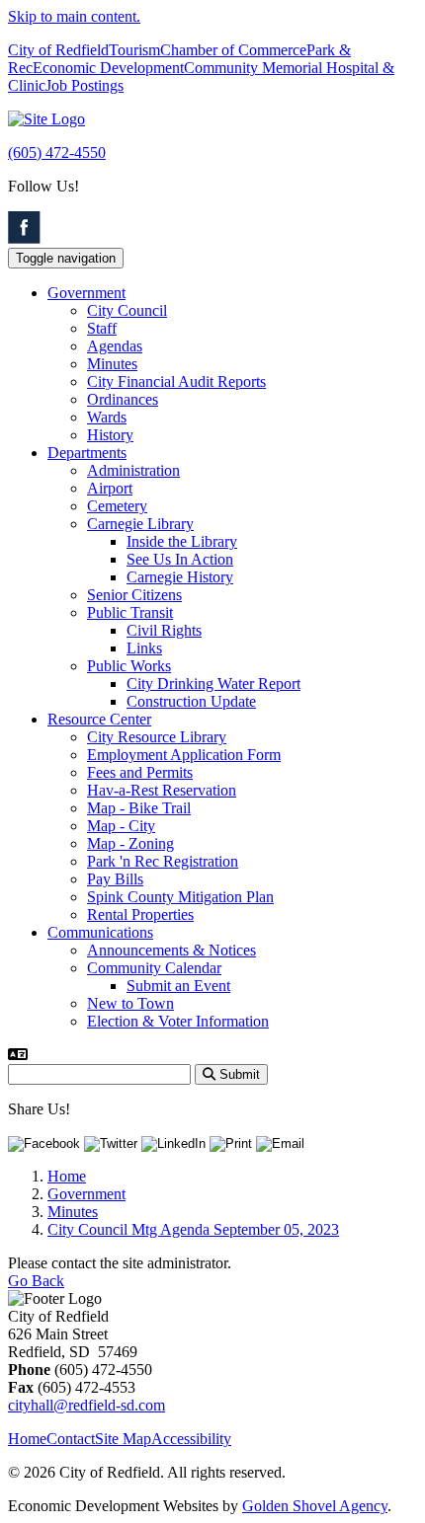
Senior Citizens (134, 594)
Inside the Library (182, 541)
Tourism (134, 49)
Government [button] (86, 292)
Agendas (114, 346)
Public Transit (130, 612)
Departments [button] (87, 452)
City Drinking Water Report (213, 683)
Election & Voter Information (178, 1021)
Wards (107, 417)
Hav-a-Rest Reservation (161, 790)
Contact (70, 1438)
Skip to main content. (74, 16)
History (110, 434)
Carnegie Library (140, 523)
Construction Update (191, 701)
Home (27, 1438)
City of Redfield (58, 49)
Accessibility (191, 1438)
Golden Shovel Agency (314, 1505)
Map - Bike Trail (139, 808)
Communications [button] (100, 932)
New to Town (130, 1003)
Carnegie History (180, 577)
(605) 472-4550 (57, 152)
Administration (133, 470)
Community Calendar (154, 967)
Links (144, 648)
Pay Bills (115, 879)
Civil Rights (164, 630)
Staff (102, 328)
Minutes (112, 363)
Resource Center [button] (99, 719)
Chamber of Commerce (233, 49)
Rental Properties (140, 914)
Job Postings (84, 85)
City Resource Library (156, 736)
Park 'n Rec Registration (162, 861)
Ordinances (122, 399)
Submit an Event (178, 985)
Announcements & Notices (171, 950)
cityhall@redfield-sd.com (86, 1405)
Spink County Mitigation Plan (180, 896)
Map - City (121, 825)
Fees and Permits (140, 772)
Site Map (123, 1438)
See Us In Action (180, 559)
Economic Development (108, 67)
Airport (109, 488)
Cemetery (117, 505)
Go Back (36, 1280)
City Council (127, 310)
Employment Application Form (184, 754)
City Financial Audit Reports (176, 381)
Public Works (129, 665)
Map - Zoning (130, 843)
